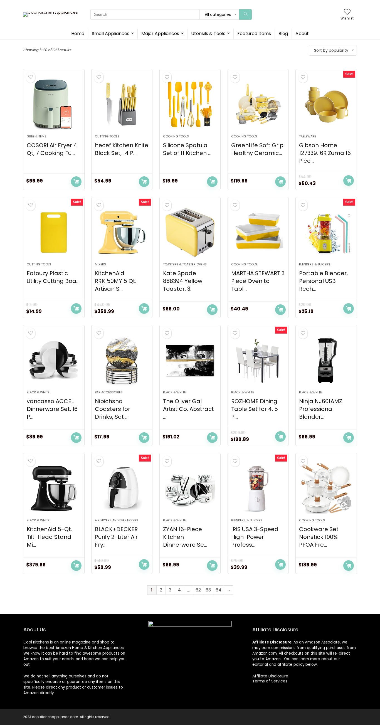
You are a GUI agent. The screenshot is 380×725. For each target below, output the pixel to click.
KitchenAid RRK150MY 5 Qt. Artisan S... (115, 281)
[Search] (245, 14)
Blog (283, 33)
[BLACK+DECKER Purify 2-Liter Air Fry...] (122, 488)
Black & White (38, 392)
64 (218, 590)
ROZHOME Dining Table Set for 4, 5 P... (254, 409)
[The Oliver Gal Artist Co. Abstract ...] (190, 361)
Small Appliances (110, 33)
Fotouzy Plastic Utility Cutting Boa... (53, 277)
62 (198, 590)
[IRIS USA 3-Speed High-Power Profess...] (258, 488)
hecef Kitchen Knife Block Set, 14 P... (121, 149)
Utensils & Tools (208, 33)
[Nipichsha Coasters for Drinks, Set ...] (122, 361)
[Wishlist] (347, 12)
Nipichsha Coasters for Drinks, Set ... (112, 409)
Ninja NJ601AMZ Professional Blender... (320, 409)
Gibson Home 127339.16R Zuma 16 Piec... (325, 153)
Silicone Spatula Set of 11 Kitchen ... (187, 149)
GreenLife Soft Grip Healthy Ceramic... (257, 149)
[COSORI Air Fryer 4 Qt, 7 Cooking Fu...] (54, 105)
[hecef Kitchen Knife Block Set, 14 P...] (122, 105)
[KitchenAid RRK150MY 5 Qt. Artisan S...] (122, 233)
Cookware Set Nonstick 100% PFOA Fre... (319, 537)
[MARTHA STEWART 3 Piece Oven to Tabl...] (258, 233)
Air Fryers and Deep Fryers (116, 520)
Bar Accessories (109, 392)
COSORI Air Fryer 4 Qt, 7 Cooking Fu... (52, 149)
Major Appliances (160, 33)
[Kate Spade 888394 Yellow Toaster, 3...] (190, 233)
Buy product (76, 181)
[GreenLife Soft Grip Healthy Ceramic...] (258, 105)
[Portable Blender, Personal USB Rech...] (326, 233)
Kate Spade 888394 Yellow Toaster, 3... (182, 281)
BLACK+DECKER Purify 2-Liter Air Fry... (116, 537)
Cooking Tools (176, 136)
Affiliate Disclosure (270, 676)
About (302, 33)
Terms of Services (269, 681)
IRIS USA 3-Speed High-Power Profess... (254, 537)
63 (208, 590)
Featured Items (254, 33)
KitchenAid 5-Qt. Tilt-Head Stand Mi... (49, 537)
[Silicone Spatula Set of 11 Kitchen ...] (190, 105)
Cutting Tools (107, 136)
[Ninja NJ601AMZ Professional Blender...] (326, 361)
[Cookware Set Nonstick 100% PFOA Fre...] (326, 488)
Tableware (307, 136)
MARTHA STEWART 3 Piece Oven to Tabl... (258, 281)
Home (77, 33)
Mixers (100, 264)
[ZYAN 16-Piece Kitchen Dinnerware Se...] (190, 488)
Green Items (36, 136)
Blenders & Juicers (314, 264)
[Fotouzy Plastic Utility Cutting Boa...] (54, 233)
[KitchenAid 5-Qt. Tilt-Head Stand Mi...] (54, 488)
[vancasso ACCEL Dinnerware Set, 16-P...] (54, 361)
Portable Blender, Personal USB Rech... (323, 281)
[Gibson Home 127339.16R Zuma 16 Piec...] (326, 105)
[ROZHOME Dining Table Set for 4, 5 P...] (258, 361)
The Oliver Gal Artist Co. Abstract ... (188, 409)
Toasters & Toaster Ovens (185, 264)
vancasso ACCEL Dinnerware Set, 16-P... (54, 409)
